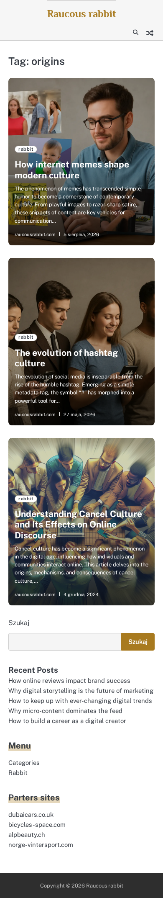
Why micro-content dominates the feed (65, 710)
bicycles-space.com (37, 824)
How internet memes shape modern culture (72, 169)
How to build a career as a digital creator (67, 720)
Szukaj (18, 623)
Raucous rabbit (81, 13)
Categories (24, 762)
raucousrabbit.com (35, 234)
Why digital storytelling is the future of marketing (80, 690)
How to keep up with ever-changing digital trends (80, 700)
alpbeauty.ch (26, 834)
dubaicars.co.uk (30, 814)
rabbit (25, 149)
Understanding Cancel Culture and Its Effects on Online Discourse (78, 524)
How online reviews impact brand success (69, 680)
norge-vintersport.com (40, 844)
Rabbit (18, 772)
